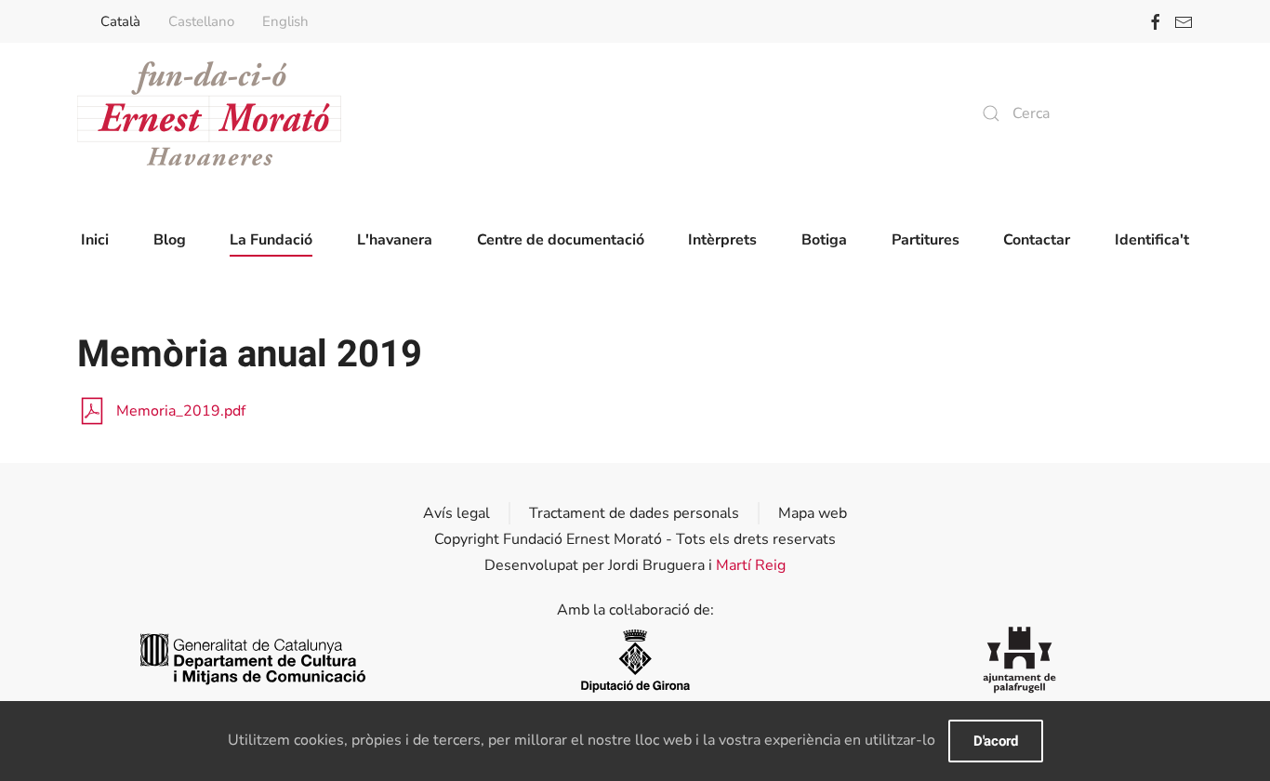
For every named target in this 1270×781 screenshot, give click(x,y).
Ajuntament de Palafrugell (1019, 659)
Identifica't (1152, 240)
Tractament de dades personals (634, 513)
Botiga (824, 240)
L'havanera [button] (394, 240)
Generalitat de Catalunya (250, 659)
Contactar (1036, 240)
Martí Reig (751, 565)
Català (120, 21)
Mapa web (812, 513)
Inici (95, 240)
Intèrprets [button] (722, 240)
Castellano (201, 21)
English (285, 21)
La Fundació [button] (271, 240)
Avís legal (456, 513)
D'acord (995, 741)
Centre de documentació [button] (560, 240)
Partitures (925, 240)
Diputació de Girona (635, 659)
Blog (169, 240)
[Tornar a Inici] (209, 113)
